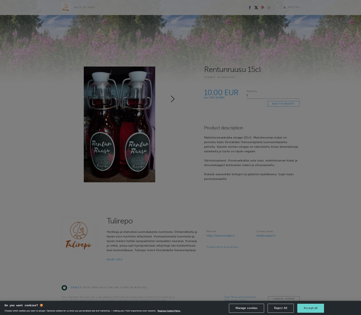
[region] (180, 308)
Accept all (311, 308)
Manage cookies (246, 308)
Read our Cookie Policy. (169, 311)
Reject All (280, 308)
